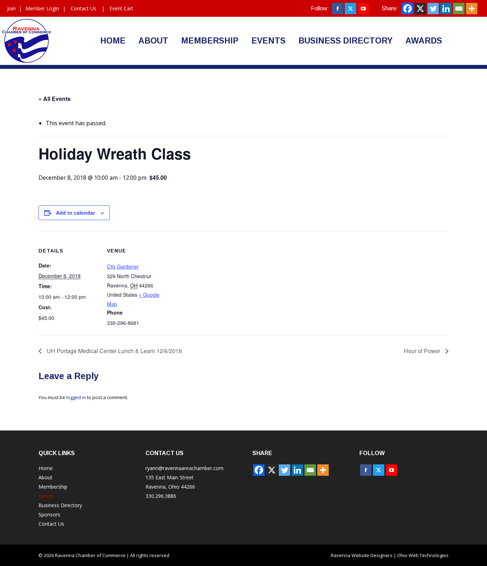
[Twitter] (433, 8)
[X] (420, 8)
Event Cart (121, 8)
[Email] (459, 8)
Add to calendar (75, 212)
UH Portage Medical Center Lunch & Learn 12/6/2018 (113, 351)
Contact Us (83, 8)
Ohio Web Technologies (422, 555)
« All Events (55, 99)
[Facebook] (407, 8)
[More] (471, 8)
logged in (76, 397)
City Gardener (123, 266)
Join (11, 8)
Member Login (42, 8)
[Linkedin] (446, 8)
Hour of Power (423, 351)
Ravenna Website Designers (362, 555)
